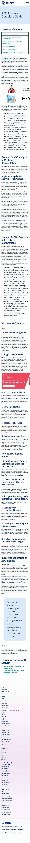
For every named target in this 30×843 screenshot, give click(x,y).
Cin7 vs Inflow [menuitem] (4, 778)
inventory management (19, 65)
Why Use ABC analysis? (9, 46)
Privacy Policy (4, 828)
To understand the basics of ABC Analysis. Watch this (14, 671)
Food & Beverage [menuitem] (5, 732)
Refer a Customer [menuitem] (5, 705)
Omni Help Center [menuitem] (5, 807)
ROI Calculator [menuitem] (4, 795)
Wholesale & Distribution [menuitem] (7, 743)
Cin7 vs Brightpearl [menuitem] (5, 770)
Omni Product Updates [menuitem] (6, 798)
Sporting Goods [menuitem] (5, 741)
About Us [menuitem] (3, 693)
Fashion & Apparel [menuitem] (5, 734)
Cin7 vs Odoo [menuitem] (4, 768)
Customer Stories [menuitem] (5, 793)
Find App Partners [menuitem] (5, 810)
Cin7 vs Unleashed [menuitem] (5, 773)
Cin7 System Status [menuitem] (5, 814)
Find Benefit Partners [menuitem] (6, 812)
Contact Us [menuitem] (3, 694)
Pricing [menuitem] (3, 712)
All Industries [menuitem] (4, 744)
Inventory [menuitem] (3, 752)
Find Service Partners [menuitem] (6, 809)
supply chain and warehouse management (11, 565)
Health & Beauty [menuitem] (5, 736)
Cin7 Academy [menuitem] (4, 803)
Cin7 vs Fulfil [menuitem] (4, 784)
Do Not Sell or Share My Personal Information (12, 829)
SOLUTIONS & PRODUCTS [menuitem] (10, 710)
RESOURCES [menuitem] (5, 789)
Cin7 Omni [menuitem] (3, 716)
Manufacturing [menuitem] (4, 737)
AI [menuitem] (1, 750)
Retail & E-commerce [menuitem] (6, 739)
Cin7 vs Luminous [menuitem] (5, 782)
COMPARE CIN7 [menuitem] (6, 762)
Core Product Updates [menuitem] (6, 796)
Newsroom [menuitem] (3, 700)
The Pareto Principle (6, 58)
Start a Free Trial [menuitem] (5, 691)
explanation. (8, 668)
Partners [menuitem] (3, 698)
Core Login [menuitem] (3, 701)
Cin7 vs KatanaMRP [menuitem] (5, 764)
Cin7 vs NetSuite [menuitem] (5, 766)
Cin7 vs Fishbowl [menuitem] (5, 771)
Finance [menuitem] (3, 753)
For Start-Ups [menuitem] (4, 719)
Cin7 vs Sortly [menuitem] (4, 775)
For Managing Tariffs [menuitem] (6, 723)
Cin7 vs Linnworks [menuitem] (5, 777)
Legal (21, 826)
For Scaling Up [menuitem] (4, 721)
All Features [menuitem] (4, 759)
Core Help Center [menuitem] (5, 805)
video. (6, 674)
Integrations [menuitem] (4, 718)
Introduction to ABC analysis (10, 34)
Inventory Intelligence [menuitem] (6, 725)
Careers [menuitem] (3, 696)
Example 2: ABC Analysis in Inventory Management (12, 42)
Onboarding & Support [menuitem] (6, 800)
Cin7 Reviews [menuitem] (4, 707)
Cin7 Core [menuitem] (3, 714)
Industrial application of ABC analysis (13, 52)
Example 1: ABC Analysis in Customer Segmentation (12, 37)
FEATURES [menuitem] (5, 748)
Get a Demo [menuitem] (4, 689)
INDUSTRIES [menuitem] (5, 730)
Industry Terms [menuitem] (4, 802)
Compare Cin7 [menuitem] (4, 785)
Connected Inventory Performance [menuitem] (9, 726)
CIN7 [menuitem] (3, 687)
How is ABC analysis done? (10, 49)
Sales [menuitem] (2, 755)
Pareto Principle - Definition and (14, 666)
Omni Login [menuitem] (4, 703)
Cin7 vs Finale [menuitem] (4, 780)
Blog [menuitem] (2, 791)
